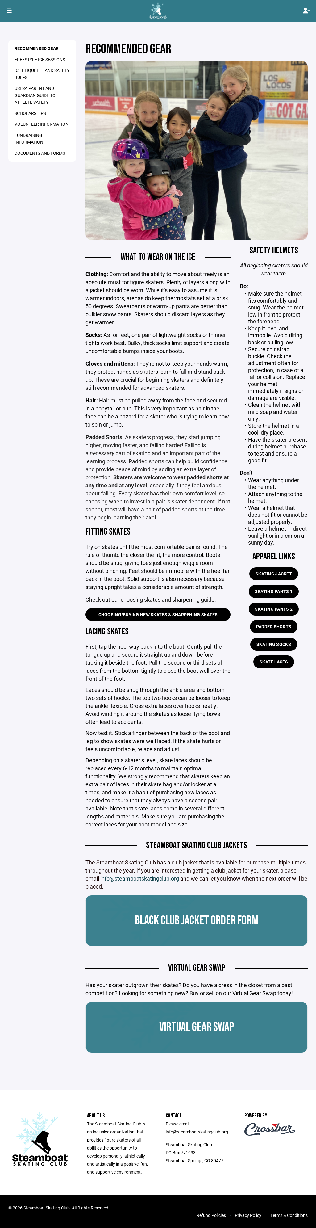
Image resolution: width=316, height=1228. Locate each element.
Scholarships (30, 113)
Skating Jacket (274, 574)
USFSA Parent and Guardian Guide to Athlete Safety (35, 95)
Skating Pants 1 (274, 591)
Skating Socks (273, 644)
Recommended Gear (37, 48)
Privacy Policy (248, 1215)
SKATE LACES (274, 662)
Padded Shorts (274, 626)
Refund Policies (211, 1215)
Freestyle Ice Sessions (40, 59)
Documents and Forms (40, 153)
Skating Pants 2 (274, 609)
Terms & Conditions (289, 1215)
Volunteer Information (42, 124)
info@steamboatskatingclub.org (139, 878)
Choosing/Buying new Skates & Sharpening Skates (158, 614)
